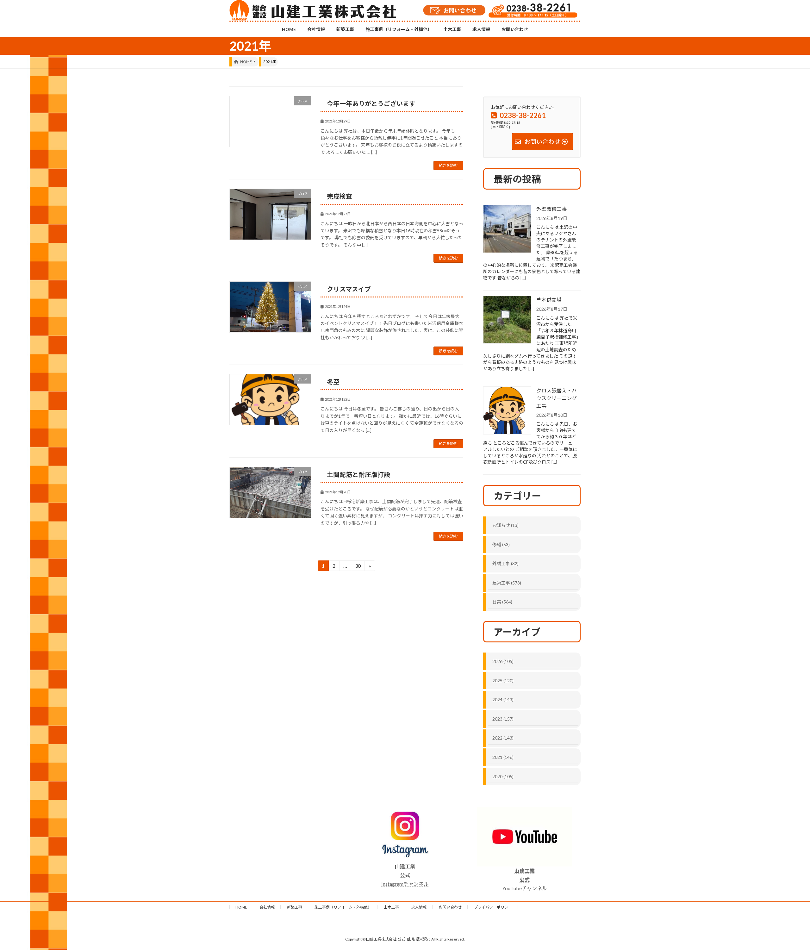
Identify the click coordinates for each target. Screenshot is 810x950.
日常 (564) (502, 601)
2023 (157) (503, 719)
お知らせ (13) (505, 525)
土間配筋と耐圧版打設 (358, 474)
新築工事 (294, 907)
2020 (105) (503, 776)
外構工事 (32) (505, 563)
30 (358, 567)
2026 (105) (503, 661)
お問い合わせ (450, 907)
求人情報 (419, 907)
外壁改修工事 (551, 209)
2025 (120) (503, 680)
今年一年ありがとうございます (371, 103)
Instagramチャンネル (405, 874)
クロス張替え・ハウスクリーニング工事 (556, 398)
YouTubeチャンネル (524, 879)
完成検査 (339, 196)
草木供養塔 (549, 300)
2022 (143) (503, 738)
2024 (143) (503, 699)
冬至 (333, 381)
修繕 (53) (501, 544)
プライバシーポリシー (493, 907)
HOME (241, 907)
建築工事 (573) (506, 582)
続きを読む (448, 165)
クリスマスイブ (349, 289)
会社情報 (267, 907)
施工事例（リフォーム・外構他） (343, 907)
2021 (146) (503, 757)
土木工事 (391, 907)
